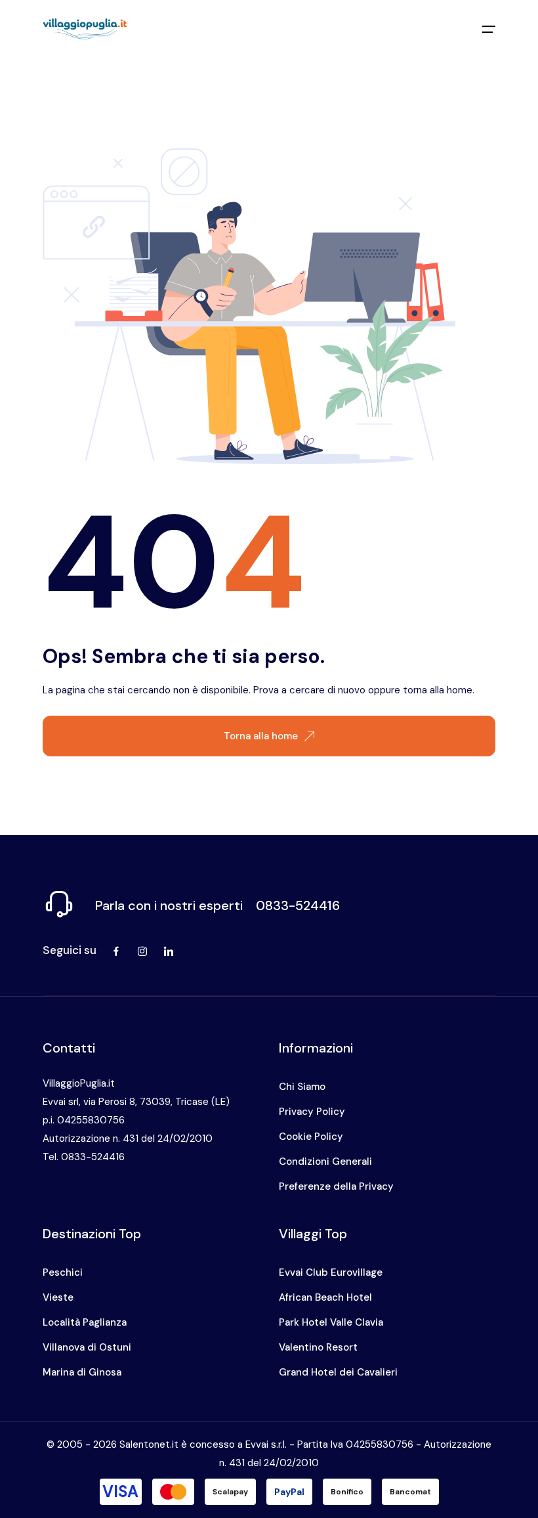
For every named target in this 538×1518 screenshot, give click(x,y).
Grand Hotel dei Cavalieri (338, 1372)
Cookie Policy (311, 1136)
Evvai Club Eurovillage (331, 1272)
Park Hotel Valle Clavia (331, 1322)
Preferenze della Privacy (336, 1186)
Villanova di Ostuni (87, 1347)
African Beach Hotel (325, 1297)
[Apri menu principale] (488, 28)
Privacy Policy (312, 1111)
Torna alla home (261, 736)
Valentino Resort (318, 1347)
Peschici (63, 1272)
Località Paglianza (85, 1322)
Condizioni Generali (325, 1161)
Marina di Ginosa (82, 1372)
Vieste (58, 1297)
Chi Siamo (302, 1086)
